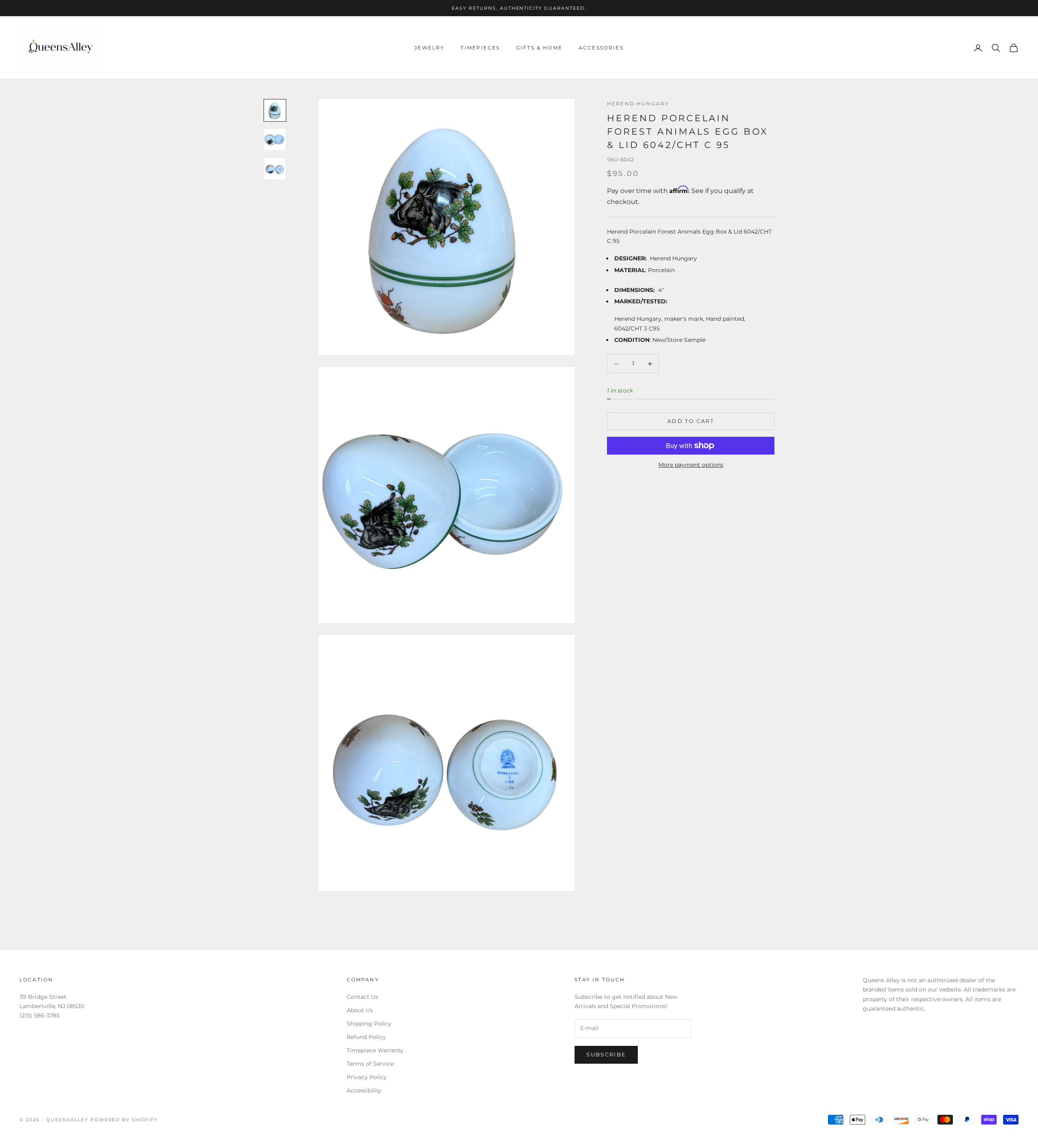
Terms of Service (370, 1063)
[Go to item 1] (275, 110)
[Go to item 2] (275, 139)
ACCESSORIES (601, 48)
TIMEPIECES (480, 48)
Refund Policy (366, 1037)
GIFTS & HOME (539, 48)
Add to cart (690, 421)
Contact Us (362, 996)
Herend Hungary (638, 104)
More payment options (690, 464)
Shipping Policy (369, 1023)
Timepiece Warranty (375, 1050)
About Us (360, 1010)
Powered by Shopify (124, 1120)
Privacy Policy (367, 1077)
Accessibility (364, 1090)
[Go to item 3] (275, 168)
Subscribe (606, 1054)
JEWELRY (429, 48)
